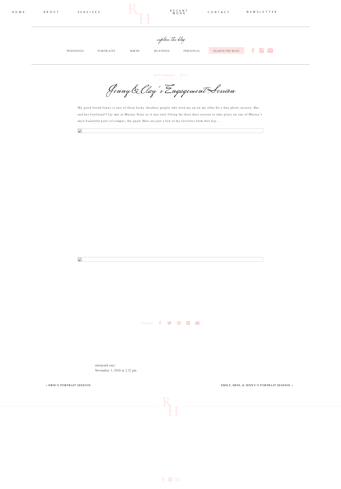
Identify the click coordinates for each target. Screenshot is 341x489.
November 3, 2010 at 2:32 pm (116, 370)
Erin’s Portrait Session (69, 385)
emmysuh (101, 365)
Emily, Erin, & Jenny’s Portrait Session (256, 385)
